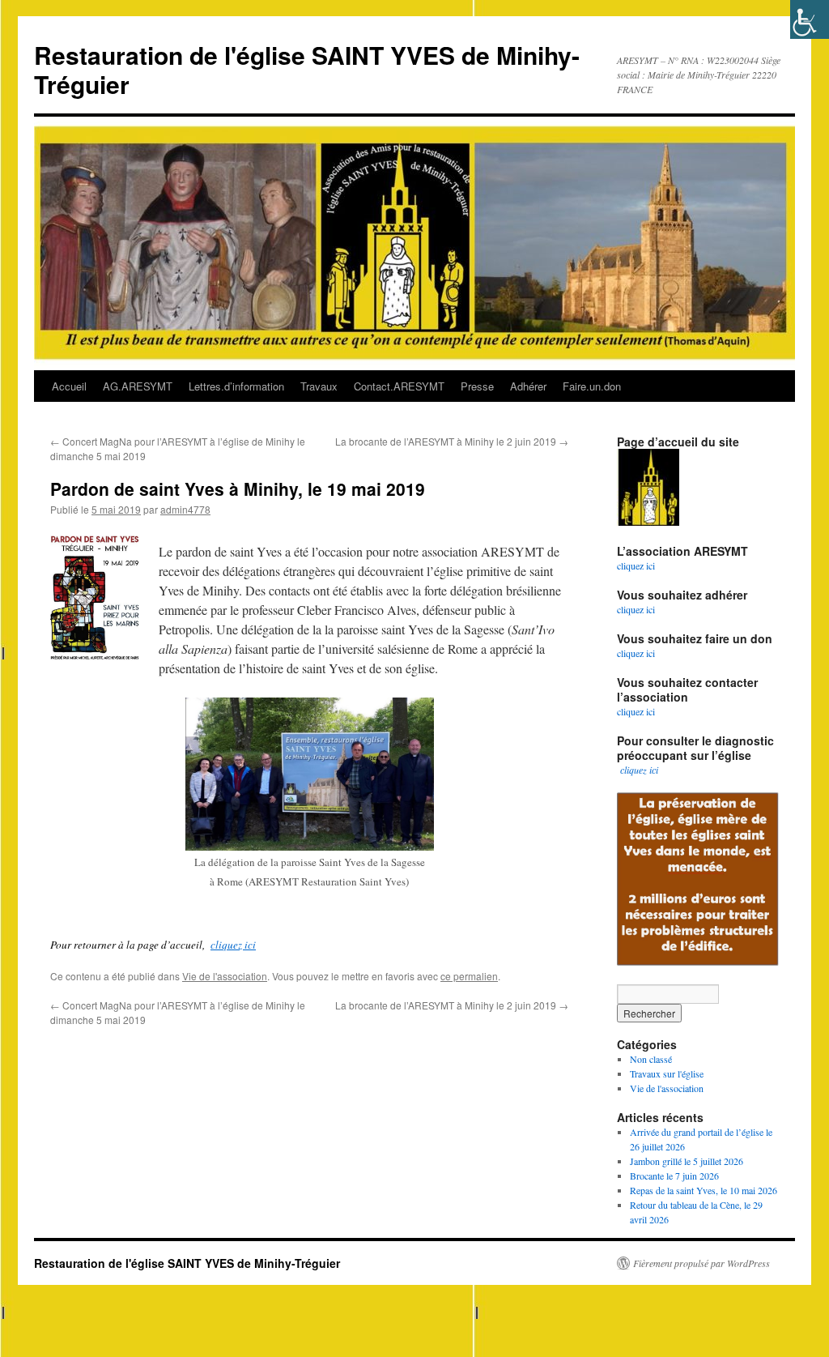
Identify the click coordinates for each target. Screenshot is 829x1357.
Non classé (651, 1058)
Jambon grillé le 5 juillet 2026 (686, 1160)
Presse (477, 386)
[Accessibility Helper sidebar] (809, 19)
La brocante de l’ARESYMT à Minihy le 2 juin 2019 (451, 441)
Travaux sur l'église (667, 1073)
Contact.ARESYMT (399, 386)
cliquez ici (233, 944)
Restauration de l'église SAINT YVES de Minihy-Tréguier (307, 69)
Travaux (319, 386)
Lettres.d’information (236, 386)
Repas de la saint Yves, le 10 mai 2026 (703, 1190)
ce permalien (469, 976)
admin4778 (185, 509)
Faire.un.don (592, 386)
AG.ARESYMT (137, 386)
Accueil (69, 386)
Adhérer (528, 386)
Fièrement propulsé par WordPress (701, 1263)
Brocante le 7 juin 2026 (674, 1175)
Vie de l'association (224, 976)
